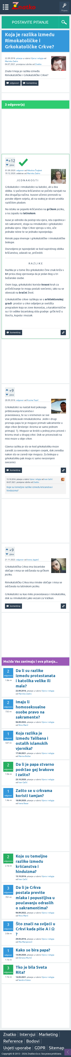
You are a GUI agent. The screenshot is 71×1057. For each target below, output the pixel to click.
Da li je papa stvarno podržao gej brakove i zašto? (35, 769)
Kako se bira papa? (33, 950)
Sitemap (56, 1048)
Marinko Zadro (11, 61)
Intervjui (27, 1034)
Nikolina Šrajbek (34, 170)
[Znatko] (23, 6)
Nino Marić (23, 725)
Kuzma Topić (32, 400)
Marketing (48, 1034)
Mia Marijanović (25, 942)
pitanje (19, 58)
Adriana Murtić (25, 958)
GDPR (40, 1048)
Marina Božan (24, 756)
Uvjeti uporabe (17, 1048)
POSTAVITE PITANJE (30, 22)
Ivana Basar (23, 803)
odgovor (20, 170)
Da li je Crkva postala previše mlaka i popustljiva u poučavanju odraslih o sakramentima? (35, 897)
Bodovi (32, 1041)
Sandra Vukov (24, 980)
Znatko (38, 64)
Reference (13, 1041)
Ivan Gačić (48, 479)
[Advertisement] (35, 131)
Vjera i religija (37, 58)
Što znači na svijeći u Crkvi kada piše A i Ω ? (35, 928)
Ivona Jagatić (33, 560)
